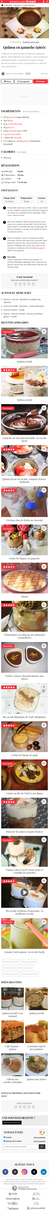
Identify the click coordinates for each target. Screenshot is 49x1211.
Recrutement (38, 1179)
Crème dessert (29, 5)
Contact (23, 1179)
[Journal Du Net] (36, 1194)
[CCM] (12, 1194)
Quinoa (7, 299)
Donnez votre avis (31, 42)
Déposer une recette (12, 1123)
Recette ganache (30, 974)
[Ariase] (12, 1208)
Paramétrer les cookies (28, 1181)
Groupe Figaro (22, 1184)
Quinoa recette (10, 310)
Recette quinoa (25, 968)
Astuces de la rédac (13, 1141)
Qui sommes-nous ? (12, 1179)
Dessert (18, 5)
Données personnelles (12, 1181)
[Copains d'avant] (12, 1203)
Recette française (11, 974)
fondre (31, 222)
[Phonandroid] (36, 1208)
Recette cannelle (10, 961)
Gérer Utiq (41, 1181)
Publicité (30, 1179)
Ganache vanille (11, 306)
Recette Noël (9, 968)
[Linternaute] (12, 1199)
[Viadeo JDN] (36, 1203)
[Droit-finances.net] (36, 1198)
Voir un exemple (39, 1137)
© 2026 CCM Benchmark (36, 1184)
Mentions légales (10, 1184)
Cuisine (8, 1137)
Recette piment (29, 961)
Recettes (9, 5)
